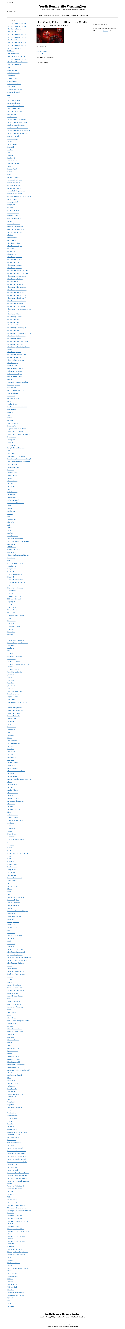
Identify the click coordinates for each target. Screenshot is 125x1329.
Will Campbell (12, 1287)
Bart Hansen (11, 114)
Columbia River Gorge (14, 371)
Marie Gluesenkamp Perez (16, 771)
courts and (11, 396)
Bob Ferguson (12, 144)
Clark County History (14, 317)
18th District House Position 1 (17, 34)
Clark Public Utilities (14, 357)
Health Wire (11, 593)
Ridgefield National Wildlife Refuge (19, 958)
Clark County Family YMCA (16, 284)
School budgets (12, 993)
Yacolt (9, 1303)
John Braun (11, 686)
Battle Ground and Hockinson (17, 122)
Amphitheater (12, 81)
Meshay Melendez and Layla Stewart (19, 779)
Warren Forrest (12, 1202)
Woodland (10, 1290)
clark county (11, 254)
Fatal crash (11, 511)
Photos (9, 889)
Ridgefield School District (15, 963)
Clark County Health (14, 314)
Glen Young (11, 558)
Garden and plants (13, 549)
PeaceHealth (11, 875)
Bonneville (10, 147)
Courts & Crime (12, 393)
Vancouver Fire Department (16, 1156)
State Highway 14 (13, 1056)
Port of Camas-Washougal (16, 897)
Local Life (10, 749)
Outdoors (10, 861)
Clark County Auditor (14, 262)
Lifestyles (10, 735)
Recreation (55, 15)
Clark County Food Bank (15, 303)
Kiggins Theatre (12, 697)
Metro (9, 782)
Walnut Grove (12, 1200)
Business (73, 15)
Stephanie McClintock (14, 1075)
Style (9, 1078)
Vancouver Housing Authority (17, 1159)
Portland (10, 908)
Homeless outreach (13, 626)
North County (12, 834)
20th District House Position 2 (17, 45)
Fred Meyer (11, 544)
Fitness (9, 528)
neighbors (10, 823)
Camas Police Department (16, 191)
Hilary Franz (11, 607)
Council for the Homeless (15, 390)
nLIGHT (10, 831)
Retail (9, 941)
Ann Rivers (11, 87)
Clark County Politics (14, 330)
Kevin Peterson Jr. (13, 694)
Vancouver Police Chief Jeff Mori (18, 1173)
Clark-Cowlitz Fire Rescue (15, 360)
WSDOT (10, 1298)
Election (10, 478)
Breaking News (12, 158)
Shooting (10, 1026)
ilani (8, 651)
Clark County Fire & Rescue (16, 287)
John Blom (10, 683)
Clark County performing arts (17, 328)
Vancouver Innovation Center (17, 1162)
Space (9, 1045)
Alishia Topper (12, 78)
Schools (10, 999)
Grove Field (11, 571)
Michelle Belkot (12, 785)
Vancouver (10, 1145)
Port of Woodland (13, 905)
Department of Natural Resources (18, 434)
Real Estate (11, 933)
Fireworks (10, 522)
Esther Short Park (13, 500)
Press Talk (10, 919)
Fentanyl (10, 514)
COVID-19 (10, 401)
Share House (11, 1018)
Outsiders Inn (12, 864)
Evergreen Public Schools (15, 503)
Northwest (11, 837)
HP (8, 637)
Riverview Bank (12, 968)
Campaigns (11, 205)
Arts (8, 98)
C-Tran (9, 172)
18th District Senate (14, 40)
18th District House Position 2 (17, 37)
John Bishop (11, 680)
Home (39, 15)
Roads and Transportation (16, 974)
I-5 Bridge (10, 648)
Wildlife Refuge (12, 1284)
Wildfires (10, 1281)
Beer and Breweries (13, 136)
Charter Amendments (14, 232)
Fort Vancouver (12, 536)
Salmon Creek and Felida (15, 990)
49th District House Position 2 (17, 62)
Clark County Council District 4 (17, 273)
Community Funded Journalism (17, 382)
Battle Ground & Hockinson (16, 120)
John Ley (10, 688)
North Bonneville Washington (62, 6)
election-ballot (12, 481)
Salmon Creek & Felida (15, 988)
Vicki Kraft (11, 1194)
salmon (9, 982)
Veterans (10, 1191)
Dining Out (11, 440)
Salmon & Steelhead (14, 985)
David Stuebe (11, 426)
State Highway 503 (13, 1062)
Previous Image (42, 51)
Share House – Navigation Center (18, 1021)
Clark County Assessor (14, 257)
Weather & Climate (13, 1263)
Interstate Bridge (13, 669)
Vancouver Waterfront (14, 1189)
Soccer (9, 1043)
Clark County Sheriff (14, 339)
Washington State (13, 1226)
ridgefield (10, 947)
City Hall (65, 15)
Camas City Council (13, 183)
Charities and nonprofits (15, 229)
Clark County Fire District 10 (16, 290)
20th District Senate (14, 48)
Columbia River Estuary (15, 368)
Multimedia (11, 804)
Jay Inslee (10, 675)
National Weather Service (15, 820)
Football (10, 533)
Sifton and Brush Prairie (15, 1032)
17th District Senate (14, 29)
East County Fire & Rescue (16, 456)
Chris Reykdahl (12, 238)
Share (9, 1015)
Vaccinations (11, 1140)
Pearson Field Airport (14, 878)
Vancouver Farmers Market (16, 1154)
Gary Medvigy (11, 552)
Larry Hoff (10, 721)
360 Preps (10, 51)
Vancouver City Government (16, 1151)
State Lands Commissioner (16, 1065)
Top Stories (11, 1105)
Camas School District (14, 194)
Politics (9, 894)
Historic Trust (12, 610)
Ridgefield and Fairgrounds (16, 952)
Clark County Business (14, 265)
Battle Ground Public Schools (17, 133)
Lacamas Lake (11, 719)
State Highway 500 (13, 1059)
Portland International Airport (17, 911)
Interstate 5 (11, 659)
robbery (10, 977)
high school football (14, 599)
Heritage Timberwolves (15, 596)
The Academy (11, 1091)
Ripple (9, 966)
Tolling (9, 1099)
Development (11, 437)
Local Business (12, 741)
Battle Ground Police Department (18, 131)
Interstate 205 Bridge (14, 656)
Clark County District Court (16, 276)
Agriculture (11, 76)
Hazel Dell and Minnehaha (16, 582)
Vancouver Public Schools (15, 1186)
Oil (8, 842)
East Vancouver (12, 464)
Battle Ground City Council (16, 125)
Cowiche (105, 31)
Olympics (10, 845)
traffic (9, 1110)
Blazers (9, 141)
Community (83, 15)
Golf (8, 560)
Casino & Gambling (13, 216)
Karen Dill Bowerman (14, 691)
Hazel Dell (10, 577)
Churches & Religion (14, 243)
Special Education (13, 1048)
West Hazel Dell (12, 1273)
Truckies (10, 1124)
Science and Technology (15, 1007)
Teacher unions (12, 1083)
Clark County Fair (13, 282)
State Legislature (13, 1067)
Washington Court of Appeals (17, 1208)
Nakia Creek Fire (12, 815)
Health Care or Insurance (15, 588)
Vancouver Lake (12, 1165)
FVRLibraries (11, 547)
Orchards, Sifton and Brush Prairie (18, 853)
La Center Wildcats (13, 713)
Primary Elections (13, 922)
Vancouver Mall (12, 1170)
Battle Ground (12, 117)
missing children (12, 790)
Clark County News (13, 325)
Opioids (9, 848)
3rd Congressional (13, 54)
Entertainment (12, 492)
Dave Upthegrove (13, 423)
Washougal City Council (15, 1249)
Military (10, 787)
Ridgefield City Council (14, 955)
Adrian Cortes (12, 70)
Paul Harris (11, 872)
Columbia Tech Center (14, 377)
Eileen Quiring (12, 475)
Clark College (11, 251)
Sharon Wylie (11, 1023)
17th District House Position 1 (17, 23)
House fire (10, 629)
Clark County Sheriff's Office (16, 344)
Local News (11, 752)
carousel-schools (13, 210)
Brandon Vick (11, 155)
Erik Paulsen (11, 497)
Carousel (10, 207)
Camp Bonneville (13, 199)
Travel (9, 1121)
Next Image (40, 53)
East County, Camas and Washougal (19, 459)
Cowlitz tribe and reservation (17, 407)
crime (9, 415)
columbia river (12, 366)
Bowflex (10, 150)
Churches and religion (14, 246)
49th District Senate (14, 65)
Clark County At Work (14, 260)
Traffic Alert (11, 1113)
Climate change (12, 363)
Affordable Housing (13, 73)
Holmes (9, 618)
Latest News (11, 727)
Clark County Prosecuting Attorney (19, 333)
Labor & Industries (13, 716)
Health (9, 585)
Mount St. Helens (13, 798)
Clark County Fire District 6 (16, 301)
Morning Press (12, 796)
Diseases (10, 442)
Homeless (10, 624)
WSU (9, 1301)
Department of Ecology (15, 431)
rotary (9, 979)
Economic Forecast (13, 467)
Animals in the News (14, 84)
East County (11, 453)
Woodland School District (15, 1292)
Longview (10, 760)
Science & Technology (14, 1004)
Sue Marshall (11, 1081)
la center (10, 705)
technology (11, 1086)
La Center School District (15, 710)
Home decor (11, 621)
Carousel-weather (13, 213)
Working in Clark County (15, 1295)
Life (8, 732)
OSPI (9, 859)
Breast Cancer (12, 161)
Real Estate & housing (14, 936)
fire (8, 517)
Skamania (10, 1037)
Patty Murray (11, 870)
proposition (11, 925)
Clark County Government (16, 306)
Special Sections (12, 1051)
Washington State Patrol (15, 1229)
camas (9, 174)
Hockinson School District (16, 615)
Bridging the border (13, 163)
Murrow (10, 806)
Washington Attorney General (17, 1205)
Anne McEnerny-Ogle (14, 89)
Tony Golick (11, 1102)
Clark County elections (15, 279)
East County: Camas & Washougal (18, 462)
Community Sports (13, 385)
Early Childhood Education (16, 448)
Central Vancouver (13, 224)
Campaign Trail (12, 202)
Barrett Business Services (15, 106)
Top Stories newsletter (15, 1107)
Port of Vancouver (13, 903)
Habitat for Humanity (14, 574)
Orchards (10, 850)
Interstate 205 (12, 653)
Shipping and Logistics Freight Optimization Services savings (62, 1326)
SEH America (11, 1012)
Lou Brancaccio (12, 763)
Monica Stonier (12, 793)
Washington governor (14, 1218)
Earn (9, 451)
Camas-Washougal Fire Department (19, 196)
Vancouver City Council (15, 1148)
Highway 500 (11, 602)
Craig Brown (11, 409)
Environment (11, 495)
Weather (10, 1260)
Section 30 (10, 1010)
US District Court (13, 1137)
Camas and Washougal (14, 180)
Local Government (13, 743)
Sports (9, 1054)
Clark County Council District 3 (17, 271)
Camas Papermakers (14, 188)
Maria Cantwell (12, 768)
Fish (8, 525)
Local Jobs (47, 15)
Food (9, 530)
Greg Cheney (11, 566)
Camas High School (13, 185)
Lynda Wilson (11, 765)
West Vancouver (12, 1276)
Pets (8, 883)
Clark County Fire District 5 (16, 298)
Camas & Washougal (14, 177)
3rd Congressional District (16, 56)
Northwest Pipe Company (16, 839)
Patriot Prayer (12, 867)
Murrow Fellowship (13, 809)
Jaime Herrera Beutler (14, 672)
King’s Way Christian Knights (17, 702)
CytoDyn (10, 420)
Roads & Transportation (15, 971)
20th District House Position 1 (17, 43)
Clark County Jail (13, 319)
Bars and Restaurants (14, 111)
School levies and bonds (15, 996)
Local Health (11, 746)
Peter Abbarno (12, 881)
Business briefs (12, 169)
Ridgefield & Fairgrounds (15, 949)
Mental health (12, 776)
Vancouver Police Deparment (17, 1176)
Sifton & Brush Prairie (14, 1029)
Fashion (10, 508)
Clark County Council (14, 268)
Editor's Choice (12, 473)
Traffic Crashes (12, 1116)
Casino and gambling (14, 218)
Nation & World (12, 817)
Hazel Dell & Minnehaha (15, 580)
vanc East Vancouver (14, 1143)
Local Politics (11, 754)
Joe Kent (10, 677)
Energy (9, 489)
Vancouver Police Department (17, 1178)
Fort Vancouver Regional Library (18, 541)
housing (10, 635)
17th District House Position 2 (17, 26)
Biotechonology (12, 139)
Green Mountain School (15, 563)
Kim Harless (11, 699)
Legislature (11, 730)
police (9, 892)
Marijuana (10, 774)
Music (9, 812)
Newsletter (11, 828)
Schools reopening (13, 1001)
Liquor (9, 738)
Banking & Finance (13, 100)
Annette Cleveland (13, 92)
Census (9, 221)
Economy (10, 470)
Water (9, 1257)
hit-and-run (11, 613)
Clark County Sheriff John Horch (18, 341)
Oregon (9, 856)
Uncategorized (12, 1129)
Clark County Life (13, 322)
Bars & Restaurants (13, 109)
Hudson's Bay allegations (15, 640)
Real (8, 930)
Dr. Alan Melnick (12, 445)
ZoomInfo (10, 1306)
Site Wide (10, 1034)
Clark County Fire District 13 (16, 292)
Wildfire (10, 1279)
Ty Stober (10, 1127)
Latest (9, 724)
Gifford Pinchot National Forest (18, 555)
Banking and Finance (14, 103)
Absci (9, 67)
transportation (12, 1118)
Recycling (10, 938)
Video (9, 1197)
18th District (11, 32)
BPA (8, 152)
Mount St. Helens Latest (15, 801)
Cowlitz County (12, 404)
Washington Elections (14, 1216)
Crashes (10, 412)
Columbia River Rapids (14, 374)
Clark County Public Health (16, 336)
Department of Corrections (16, 429)
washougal (10, 1246)
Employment (11, 486)
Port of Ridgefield (13, 900)
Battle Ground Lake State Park (17, 128)
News (9, 826)
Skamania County (13, 1040)
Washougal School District (16, 1255)
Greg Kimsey (11, 569)
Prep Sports (11, 914)
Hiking (9, 604)
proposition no (12, 927)
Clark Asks (10, 249)
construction (11, 388)
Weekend (10, 1266)
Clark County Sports (14, 352)
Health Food (11, 591)
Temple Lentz (12, 1089)
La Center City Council (14, 708)
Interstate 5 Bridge (13, 662)
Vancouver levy (12, 1167)
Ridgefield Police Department (17, 960)
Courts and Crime (13, 398)
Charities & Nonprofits (15, 227)
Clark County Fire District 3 (16, 295)
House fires (11, 632)
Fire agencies (11, 519)
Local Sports (11, 757)
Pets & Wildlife (12, 886)
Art (8, 95)
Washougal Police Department (17, 1252)
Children (10, 235)
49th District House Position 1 (17, 59)
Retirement (11, 944)
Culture (9, 418)
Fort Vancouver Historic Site (16, 539)
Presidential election (14, 916)
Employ (9, 484)
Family (9, 506)
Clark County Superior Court (16, 355)
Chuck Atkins (11, 240)
